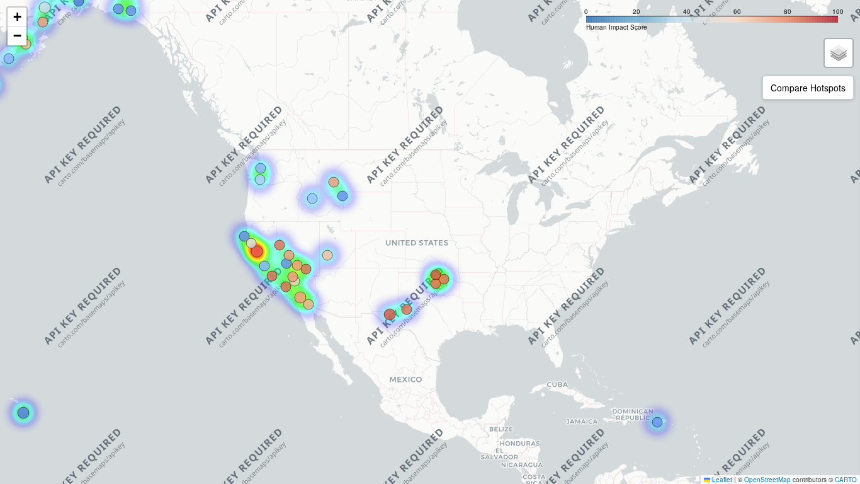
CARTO (846, 479)
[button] (17, 17)
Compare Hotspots (808, 87)
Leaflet (721, 479)
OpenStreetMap (767, 479)
